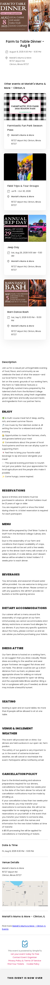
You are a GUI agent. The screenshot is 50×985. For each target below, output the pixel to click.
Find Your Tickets (16, 964)
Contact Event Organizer (25, 957)
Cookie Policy (33, 964)
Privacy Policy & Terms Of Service (24, 960)
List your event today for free (25, 954)
